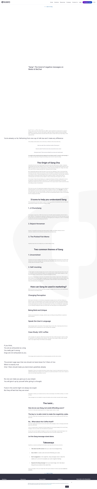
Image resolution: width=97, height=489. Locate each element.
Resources (62, 2)
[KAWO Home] (5, 2)
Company (68, 2)
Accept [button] (67, 486)
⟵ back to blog (48, 6)
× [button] (71, 481)
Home (51, 2)
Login (80, 2)
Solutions (56, 2)
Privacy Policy (49, 484)
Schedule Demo (87, 2)
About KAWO (42, 479)
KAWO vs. (60, 479)
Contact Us (75, 2)
